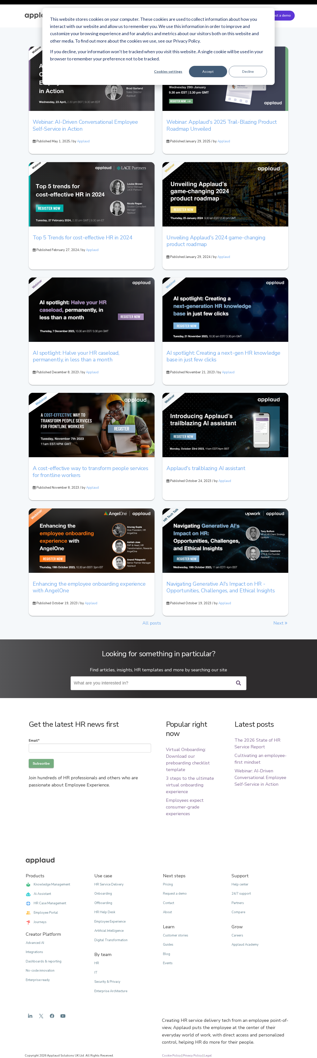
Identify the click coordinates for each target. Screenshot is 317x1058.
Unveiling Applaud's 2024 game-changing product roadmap (215, 241)
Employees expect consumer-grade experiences (185, 807)
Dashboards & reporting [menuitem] (43, 961)
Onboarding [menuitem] (103, 893)
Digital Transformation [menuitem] (111, 940)
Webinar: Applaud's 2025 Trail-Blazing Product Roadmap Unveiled (221, 125)
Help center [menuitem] (240, 884)
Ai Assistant (42, 894)
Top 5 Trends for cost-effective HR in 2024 (82, 237)
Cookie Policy (171, 1056)
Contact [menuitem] (168, 903)
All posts (151, 623)
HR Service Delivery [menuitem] (109, 884)
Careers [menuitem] (237, 935)
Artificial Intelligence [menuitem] (109, 931)
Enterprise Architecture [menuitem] (110, 991)
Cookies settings (168, 71)
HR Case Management (50, 903)
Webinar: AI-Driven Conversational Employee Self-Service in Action (85, 125)
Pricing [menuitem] (168, 884)
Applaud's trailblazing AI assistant (205, 468)
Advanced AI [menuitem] (35, 943)
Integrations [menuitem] (34, 952)
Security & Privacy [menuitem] (107, 982)
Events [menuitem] (168, 963)
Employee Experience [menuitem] (110, 921)
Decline (248, 71)
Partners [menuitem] (238, 903)
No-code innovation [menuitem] (40, 970)
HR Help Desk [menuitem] (104, 912)
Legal (208, 1056)
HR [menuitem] (96, 963)
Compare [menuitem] (238, 912)
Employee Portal (46, 912)
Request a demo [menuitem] (175, 893)
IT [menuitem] (96, 972)
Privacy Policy (192, 1056)
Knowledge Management (52, 884)
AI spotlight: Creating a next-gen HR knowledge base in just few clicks (223, 356)
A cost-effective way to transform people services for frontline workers (90, 472)
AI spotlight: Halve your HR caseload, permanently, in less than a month (76, 356)
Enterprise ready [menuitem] (38, 980)
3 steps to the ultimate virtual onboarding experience (190, 785)
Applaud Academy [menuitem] (245, 944)
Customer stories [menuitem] (175, 935)
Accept (208, 71)
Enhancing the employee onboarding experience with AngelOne (89, 587)
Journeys (40, 922)
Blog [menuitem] (166, 954)
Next (279, 623)
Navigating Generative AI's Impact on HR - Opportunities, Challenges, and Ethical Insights (220, 587)
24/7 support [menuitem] (241, 893)
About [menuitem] (167, 912)
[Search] (238, 683)
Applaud (83, 141)
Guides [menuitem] (168, 944)
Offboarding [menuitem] (103, 903)
